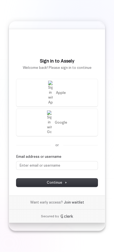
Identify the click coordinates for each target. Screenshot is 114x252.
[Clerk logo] (66, 216)
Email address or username (38, 157)
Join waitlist (74, 202)
